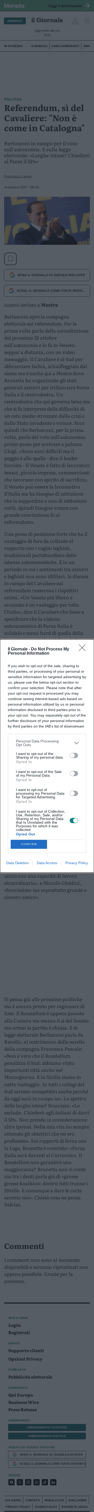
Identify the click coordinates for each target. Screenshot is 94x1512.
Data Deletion (17, 863)
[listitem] (47, 743)
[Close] (84, 649)
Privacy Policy (76, 863)
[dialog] (47, 756)
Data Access (47, 863)
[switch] (74, 755)
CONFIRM (29, 844)
